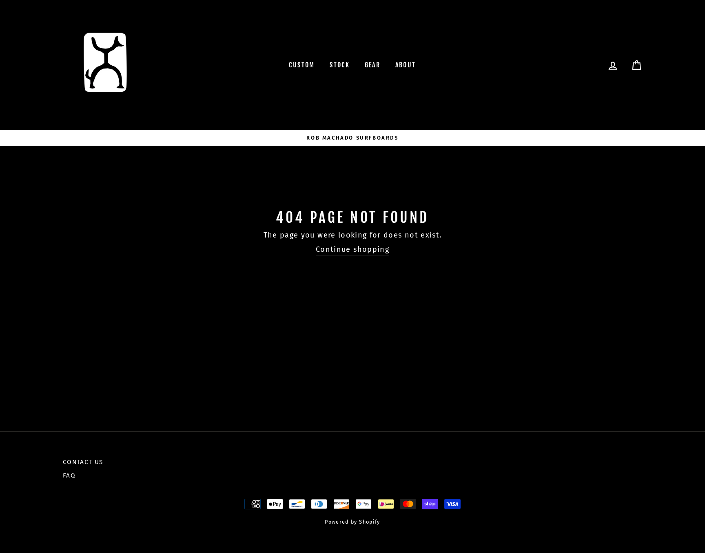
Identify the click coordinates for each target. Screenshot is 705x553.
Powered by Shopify (352, 522)
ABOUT (405, 65)
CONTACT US (83, 462)
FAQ (69, 475)
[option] (352, 138)
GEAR (373, 65)
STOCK (340, 65)
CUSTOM (302, 65)
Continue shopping (352, 249)
